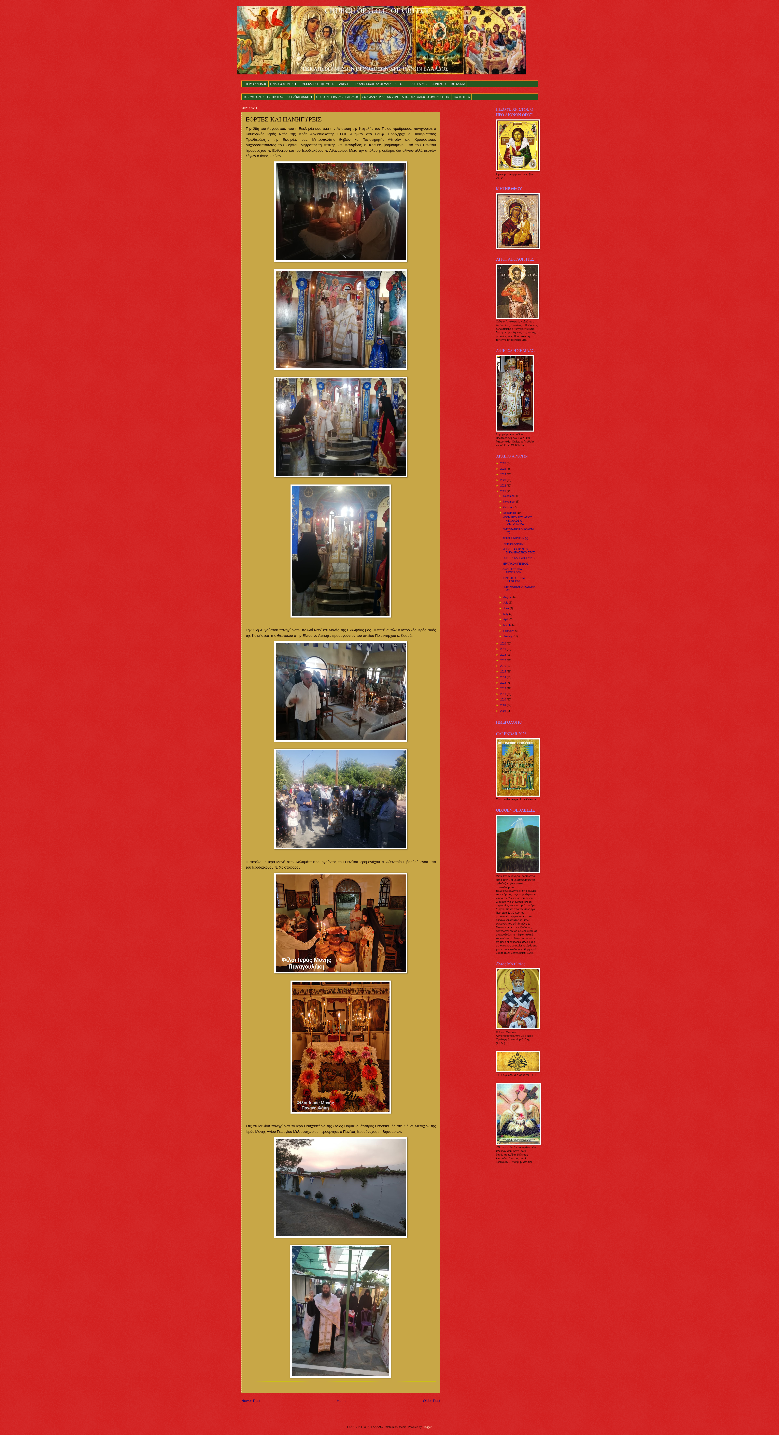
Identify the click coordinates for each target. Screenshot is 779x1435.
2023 (503, 480)
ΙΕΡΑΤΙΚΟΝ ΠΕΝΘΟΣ (515, 563)
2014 (503, 677)
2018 (503, 654)
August (507, 597)
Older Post (431, 1401)
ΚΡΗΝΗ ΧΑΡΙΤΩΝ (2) (515, 538)
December (509, 495)
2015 (503, 671)
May (506, 613)
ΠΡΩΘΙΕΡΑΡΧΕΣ (417, 84)
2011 (503, 694)
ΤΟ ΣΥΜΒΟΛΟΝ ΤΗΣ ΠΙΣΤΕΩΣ (263, 97)
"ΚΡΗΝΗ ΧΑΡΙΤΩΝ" (514, 543)
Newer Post (250, 1401)
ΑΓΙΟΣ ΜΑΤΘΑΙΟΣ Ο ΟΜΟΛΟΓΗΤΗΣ (426, 97)
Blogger (427, 1427)
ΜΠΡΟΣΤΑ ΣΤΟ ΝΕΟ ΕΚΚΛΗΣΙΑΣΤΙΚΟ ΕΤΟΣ (518, 551)
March (507, 625)
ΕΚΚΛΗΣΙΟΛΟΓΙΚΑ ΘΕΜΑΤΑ (373, 84)
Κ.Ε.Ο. (399, 84)
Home (341, 1401)
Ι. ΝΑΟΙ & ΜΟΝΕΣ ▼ (283, 84)
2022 (503, 485)
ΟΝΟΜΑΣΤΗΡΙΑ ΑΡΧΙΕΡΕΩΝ (512, 571)
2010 (503, 699)
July (506, 602)
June (506, 608)
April (506, 619)
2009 (503, 705)
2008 (503, 710)
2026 (503, 463)
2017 (503, 660)
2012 (503, 688)
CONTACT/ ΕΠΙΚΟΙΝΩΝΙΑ (448, 84)
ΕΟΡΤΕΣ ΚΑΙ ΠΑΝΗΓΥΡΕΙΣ (519, 558)
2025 (503, 468)
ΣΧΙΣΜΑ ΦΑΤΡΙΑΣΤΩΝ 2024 (380, 97)
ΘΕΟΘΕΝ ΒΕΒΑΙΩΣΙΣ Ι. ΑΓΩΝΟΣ (337, 97)
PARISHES (344, 84)
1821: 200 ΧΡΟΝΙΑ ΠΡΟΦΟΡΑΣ (513, 580)
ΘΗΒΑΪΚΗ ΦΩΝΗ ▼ (300, 97)
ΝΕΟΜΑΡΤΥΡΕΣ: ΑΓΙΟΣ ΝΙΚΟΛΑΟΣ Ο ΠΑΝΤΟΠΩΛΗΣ (517, 520)
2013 (503, 682)
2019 (503, 649)
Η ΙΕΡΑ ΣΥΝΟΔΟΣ (255, 84)
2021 (503, 491)
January (508, 636)
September (510, 512)
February (508, 630)
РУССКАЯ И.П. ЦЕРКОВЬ (317, 84)
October (508, 507)
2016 (503, 665)
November (509, 501)
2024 (503, 474)
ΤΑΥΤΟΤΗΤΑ (461, 97)
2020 (503, 643)
